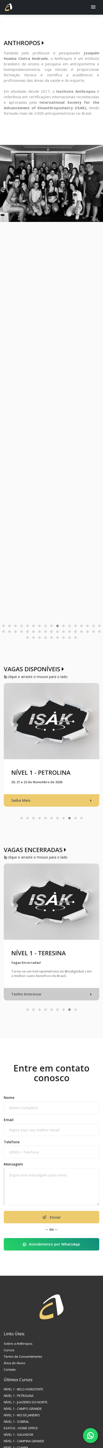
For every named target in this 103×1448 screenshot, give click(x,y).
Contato (10, 1376)
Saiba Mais (20, 806)
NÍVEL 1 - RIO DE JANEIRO (22, 1422)
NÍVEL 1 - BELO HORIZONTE (23, 1396)
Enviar (55, 1223)
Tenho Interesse (26, 1000)
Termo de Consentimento (23, 1363)
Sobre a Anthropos (18, 1350)
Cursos (9, 1356)
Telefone (12, 1149)
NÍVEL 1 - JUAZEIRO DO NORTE (26, 1409)
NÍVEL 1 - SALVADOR (18, 1441)
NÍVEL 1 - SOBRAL (16, 1428)
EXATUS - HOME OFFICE (21, 1435)
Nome (9, 1104)
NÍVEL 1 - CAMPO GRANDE (23, 1415)
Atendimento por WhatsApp (54, 1251)
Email (9, 1126)
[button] (93, 7)
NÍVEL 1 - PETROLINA (19, 1402)
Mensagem (13, 1171)
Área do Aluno (14, 1369)
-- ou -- (51, 1236)
